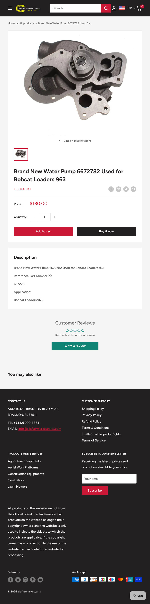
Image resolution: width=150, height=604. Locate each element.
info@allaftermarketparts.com (39, 429)
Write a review (75, 346)
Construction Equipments (26, 474)
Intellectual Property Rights (101, 434)
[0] (139, 8)
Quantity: (20, 217)
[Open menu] (10, 8)
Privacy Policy (92, 415)
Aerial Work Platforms (23, 467)
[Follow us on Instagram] (25, 579)
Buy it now (106, 231)
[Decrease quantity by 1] (34, 217)
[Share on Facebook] (111, 189)
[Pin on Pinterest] (118, 189)
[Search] (106, 8)
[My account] (114, 8)
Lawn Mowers (17, 486)
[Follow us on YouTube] (40, 579)
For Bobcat (22, 189)
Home (11, 23)
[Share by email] (133, 189)
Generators (16, 480)
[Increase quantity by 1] (55, 217)
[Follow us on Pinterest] (33, 579)
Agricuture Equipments (24, 461)
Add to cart (44, 231)
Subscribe (95, 490)
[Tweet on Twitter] (126, 189)
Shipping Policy (93, 409)
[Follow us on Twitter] (18, 579)
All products (26, 23)
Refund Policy (91, 421)
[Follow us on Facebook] (10, 579)
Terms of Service (94, 440)
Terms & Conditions (95, 428)
